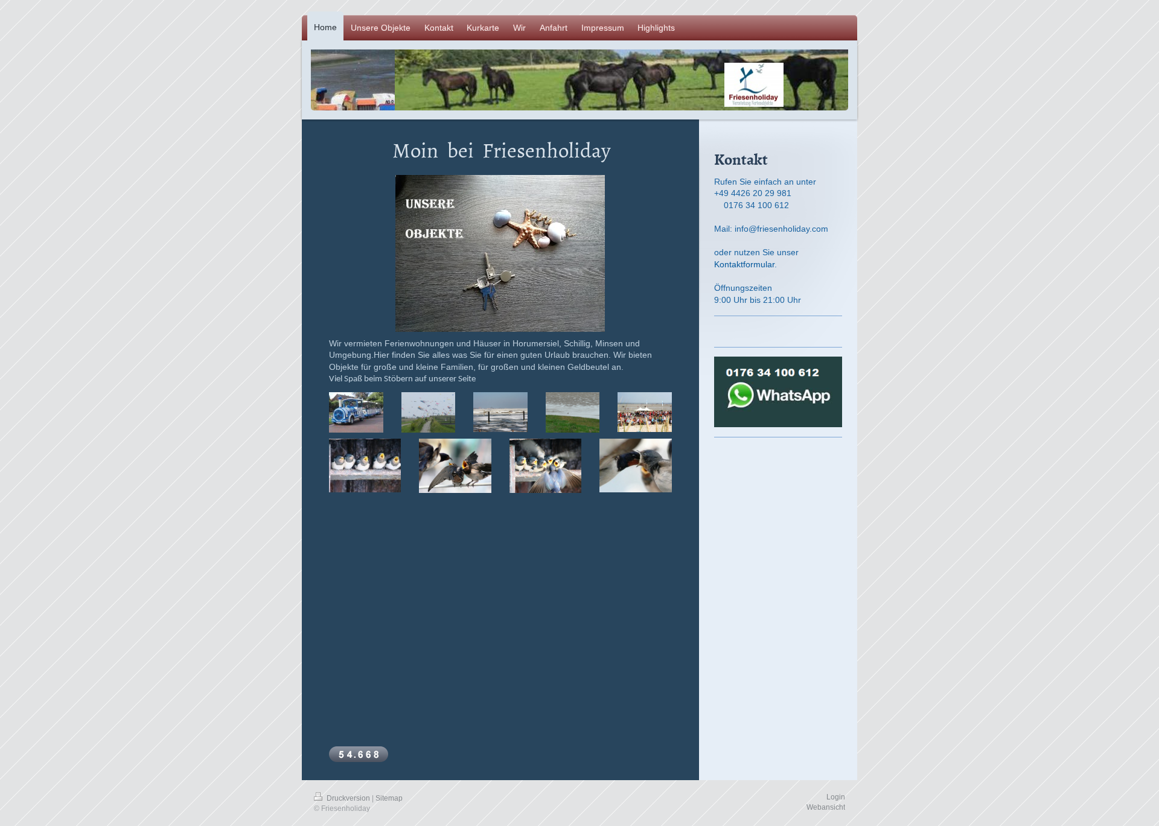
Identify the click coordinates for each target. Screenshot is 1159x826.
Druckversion (348, 798)
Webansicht (825, 807)
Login (835, 797)
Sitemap (389, 798)
